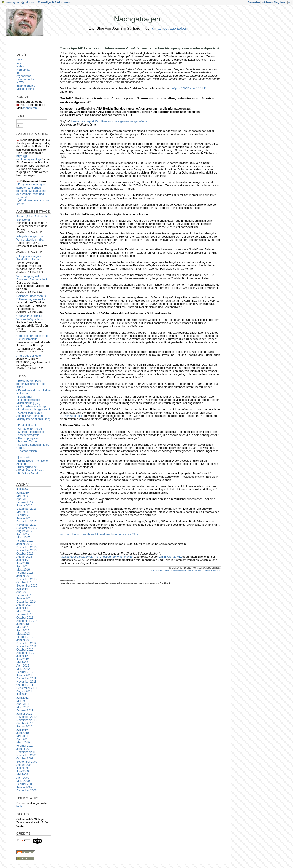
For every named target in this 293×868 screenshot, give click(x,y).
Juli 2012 (22, 656)
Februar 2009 (24, 784)
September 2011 (26, 688)
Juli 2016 (22, 560)
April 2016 (22, 566)
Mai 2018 (22, 512)
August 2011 (24, 691)
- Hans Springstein (28, 438)
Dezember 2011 (26, 678)
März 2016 (23, 569)
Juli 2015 (22, 588)
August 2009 (24, 764)
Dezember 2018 (26, 508)
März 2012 (23, 668)
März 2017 (23, 537)
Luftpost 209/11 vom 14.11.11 (189, 88)
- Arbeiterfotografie (27, 435)
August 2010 (24, 726)
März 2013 (23, 633)
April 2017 (22, 534)
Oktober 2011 (24, 684)
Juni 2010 (22, 732)
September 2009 (26, 761)
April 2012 (22, 665)
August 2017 (24, 531)
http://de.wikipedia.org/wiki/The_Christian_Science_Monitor (96, 556)
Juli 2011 (22, 694)
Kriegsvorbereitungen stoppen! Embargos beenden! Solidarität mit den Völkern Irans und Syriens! (31, 191)
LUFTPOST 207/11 (170, 556)
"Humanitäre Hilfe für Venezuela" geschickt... (30, 317)
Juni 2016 (22, 563)
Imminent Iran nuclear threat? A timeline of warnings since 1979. (99, 534)
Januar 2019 (24, 505)
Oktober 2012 (24, 649)
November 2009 (26, 755)
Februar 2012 (24, 672)
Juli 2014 (22, 608)
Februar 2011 (24, 710)
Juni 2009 (22, 771)
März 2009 (23, 780)
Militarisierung (25, 89)
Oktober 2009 (24, 758)
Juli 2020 (22, 489)
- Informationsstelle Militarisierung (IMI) (28, 401)
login (19, 806)
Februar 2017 (24, 540)
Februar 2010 (24, 745)
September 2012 (26, 652)
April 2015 (22, 592)
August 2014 (24, 604)
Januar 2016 (24, 576)
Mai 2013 (22, 627)
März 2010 (23, 742)
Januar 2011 (24, 713)
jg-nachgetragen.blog (168, 28)
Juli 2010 (22, 729)
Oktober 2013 (24, 617)
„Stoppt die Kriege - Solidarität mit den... (28, 258)
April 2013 (22, 630)
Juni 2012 (22, 659)
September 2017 (26, 528)
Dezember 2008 (26, 790)
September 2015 (26, 585)
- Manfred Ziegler (27, 441)
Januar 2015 (24, 598)
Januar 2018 (24, 518)
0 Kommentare (160, 570)
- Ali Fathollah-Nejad (29, 428)
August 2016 (24, 556)
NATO (20, 82)
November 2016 (26, 550)
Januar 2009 (24, 787)
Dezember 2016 (26, 547)
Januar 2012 (24, 675)
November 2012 (26, 646)
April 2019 (22, 499)
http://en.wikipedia (71, 416)
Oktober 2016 (24, 553)
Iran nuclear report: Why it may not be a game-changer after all (109, 121)
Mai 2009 (22, 774)
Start (19, 60)
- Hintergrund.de (26, 467)
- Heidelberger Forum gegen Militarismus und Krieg (31, 384)
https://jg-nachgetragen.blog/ (28, 158)
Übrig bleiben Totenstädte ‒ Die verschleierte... (33, 337)
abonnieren (29, 108)
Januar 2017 (24, 544)
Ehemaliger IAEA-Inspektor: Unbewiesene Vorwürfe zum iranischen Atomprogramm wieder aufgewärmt (139, 48)
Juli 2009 (22, 768)
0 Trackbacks (212, 570)
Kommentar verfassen (186, 570)
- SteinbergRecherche (30, 432)
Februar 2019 (24, 502)
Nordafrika (23, 69)
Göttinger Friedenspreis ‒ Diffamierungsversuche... (32, 298)
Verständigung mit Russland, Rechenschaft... (32, 278)
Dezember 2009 (26, 752)
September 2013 (26, 620)
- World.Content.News (30, 470)
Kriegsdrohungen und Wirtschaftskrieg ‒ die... (30, 238)
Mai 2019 (22, 496)
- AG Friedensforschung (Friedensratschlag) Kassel (33, 408)
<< (289, 2)
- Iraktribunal (24, 396)
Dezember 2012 (26, 643)
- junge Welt (23, 457)
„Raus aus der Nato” (29, 355)
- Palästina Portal (27, 473)
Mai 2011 (22, 700)
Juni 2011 (22, 697)
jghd (25, 2)
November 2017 (26, 524)
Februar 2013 (24, 636)
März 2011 (23, 707)
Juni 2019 (22, 492)
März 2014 (23, 611)
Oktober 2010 (24, 723)
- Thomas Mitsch (26, 451)
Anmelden (253, 2)
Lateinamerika (25, 79)
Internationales (25, 85)
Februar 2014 (24, 614)
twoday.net (13, 2)
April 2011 (22, 704)
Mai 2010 (22, 736)
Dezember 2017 (26, 521)
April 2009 (22, 777)
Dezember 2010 (26, 716)
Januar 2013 (24, 640)
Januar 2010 (24, 748)
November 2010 (26, 720)
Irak (18, 63)
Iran (33, 2)
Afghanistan (23, 76)
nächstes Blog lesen (274, 2)
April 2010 (22, 739)
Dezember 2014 (26, 601)
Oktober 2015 (24, 582)
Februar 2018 (24, 515)
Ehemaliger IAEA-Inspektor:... (55, 2)
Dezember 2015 (26, 579)
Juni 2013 (22, 624)
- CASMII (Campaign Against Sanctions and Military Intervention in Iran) (33, 416)
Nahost (20, 66)
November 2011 (26, 681)
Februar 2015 (24, 595)
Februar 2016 (24, 572)
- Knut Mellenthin (27, 425)
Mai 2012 (22, 662)
